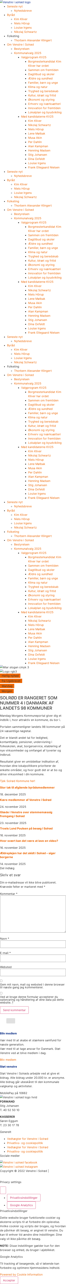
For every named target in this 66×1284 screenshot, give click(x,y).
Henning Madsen (39, 150)
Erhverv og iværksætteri (44, 104)
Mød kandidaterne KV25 (37, 116)
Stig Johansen (37, 154)
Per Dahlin (35, 142)
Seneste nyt (15, 6)
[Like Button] (10, 1020)
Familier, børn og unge (43, 82)
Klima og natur (38, 87)
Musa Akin (35, 137)
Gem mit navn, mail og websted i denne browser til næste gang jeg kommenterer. (32, 986)
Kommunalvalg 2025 (27, 53)
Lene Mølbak (36, 133)
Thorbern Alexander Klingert (33, 40)
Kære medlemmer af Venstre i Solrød (25, 800)
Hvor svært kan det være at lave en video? (29, 841)
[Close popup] (3, 1190)
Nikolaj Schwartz (25, 32)
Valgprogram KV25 (33, 57)
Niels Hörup (22, 23)
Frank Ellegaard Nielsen (43, 167)
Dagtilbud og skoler (41, 74)
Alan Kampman (38, 146)
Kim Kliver (20, 19)
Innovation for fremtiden (44, 108)
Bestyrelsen (21, 48)
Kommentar (8, 893)
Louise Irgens (23, 27)
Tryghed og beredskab (43, 91)
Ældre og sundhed (40, 78)
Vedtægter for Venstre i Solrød (27, 1138)
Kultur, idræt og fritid (42, 95)
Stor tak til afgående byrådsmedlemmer (27, 787)
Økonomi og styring (41, 99)
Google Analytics (21, 1205)
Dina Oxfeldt (36, 159)
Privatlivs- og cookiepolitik (25, 1143)
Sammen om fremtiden (43, 70)
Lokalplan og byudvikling (45, 112)
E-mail (5, 952)
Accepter (9, 1280)
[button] (13, 1093)
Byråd (11, 15)
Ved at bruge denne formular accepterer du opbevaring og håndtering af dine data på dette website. (32, 999)
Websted (6, 967)
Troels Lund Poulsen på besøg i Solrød (26, 828)
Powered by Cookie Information (21, 1274)
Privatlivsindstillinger (23, 1197)
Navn (4, 938)
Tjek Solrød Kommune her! (17, 781)
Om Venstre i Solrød (20, 44)
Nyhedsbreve (23, 10)
